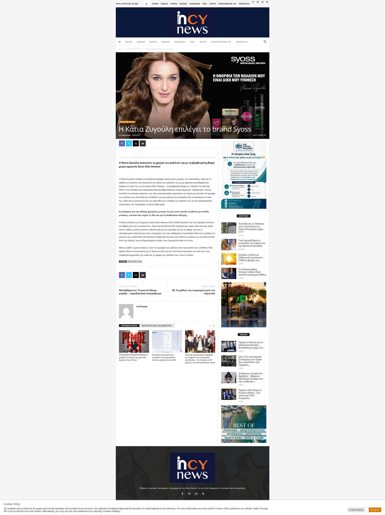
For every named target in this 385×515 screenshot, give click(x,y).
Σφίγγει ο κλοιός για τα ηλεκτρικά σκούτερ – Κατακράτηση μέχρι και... (252, 345)
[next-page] (213, 325)
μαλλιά (138, 262)
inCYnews (126, 135)
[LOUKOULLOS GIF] (243, 304)
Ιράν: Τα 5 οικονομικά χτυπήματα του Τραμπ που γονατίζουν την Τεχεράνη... (250, 360)
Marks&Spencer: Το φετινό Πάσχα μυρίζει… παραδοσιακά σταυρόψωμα (140, 292)
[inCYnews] (192, 22)
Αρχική (121, 49)
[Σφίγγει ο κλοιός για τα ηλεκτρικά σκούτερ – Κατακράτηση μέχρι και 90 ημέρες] (228, 346)
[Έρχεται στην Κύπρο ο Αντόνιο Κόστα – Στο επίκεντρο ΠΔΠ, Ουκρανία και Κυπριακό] (228, 394)
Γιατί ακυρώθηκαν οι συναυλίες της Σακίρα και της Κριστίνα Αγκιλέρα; (252, 243)
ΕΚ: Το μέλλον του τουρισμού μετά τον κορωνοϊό (193, 292)
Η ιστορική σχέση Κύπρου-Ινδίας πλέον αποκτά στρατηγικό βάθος (252, 272)
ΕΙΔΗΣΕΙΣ (164, 4)
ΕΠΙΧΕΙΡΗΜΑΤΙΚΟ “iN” (227, 4)
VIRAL (204, 4)
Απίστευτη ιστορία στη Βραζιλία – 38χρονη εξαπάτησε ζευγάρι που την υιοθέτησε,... (251, 377)
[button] (265, 41)
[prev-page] (210, 325)
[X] (267, 2)
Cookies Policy (222, 508)
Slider (241, 235)
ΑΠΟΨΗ (212, 4)
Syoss (131, 262)
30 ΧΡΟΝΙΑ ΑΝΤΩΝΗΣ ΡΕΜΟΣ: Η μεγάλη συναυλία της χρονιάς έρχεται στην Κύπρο (133, 357)
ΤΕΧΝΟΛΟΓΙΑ (244, 4)
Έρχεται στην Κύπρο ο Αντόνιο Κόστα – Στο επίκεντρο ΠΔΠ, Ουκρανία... (250, 394)
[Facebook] (253, 2)
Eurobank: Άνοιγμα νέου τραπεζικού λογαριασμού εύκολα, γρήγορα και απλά (164, 357)
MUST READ (243, 216)
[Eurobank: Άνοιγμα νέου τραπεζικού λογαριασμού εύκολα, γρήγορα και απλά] (167, 341)
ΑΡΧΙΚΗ (155, 4)
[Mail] (262, 2)
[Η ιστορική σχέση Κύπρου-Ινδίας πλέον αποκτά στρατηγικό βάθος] (228, 273)
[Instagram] (258, 2)
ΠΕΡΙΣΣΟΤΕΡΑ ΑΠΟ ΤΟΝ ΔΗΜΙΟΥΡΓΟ (157, 325)
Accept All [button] (375, 510)
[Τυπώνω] (143, 143)
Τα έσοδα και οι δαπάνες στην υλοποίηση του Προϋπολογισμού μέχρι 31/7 (251, 227)
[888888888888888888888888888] (243, 175)
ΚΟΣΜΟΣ (183, 4)
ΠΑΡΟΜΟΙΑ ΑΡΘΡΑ (129, 325)
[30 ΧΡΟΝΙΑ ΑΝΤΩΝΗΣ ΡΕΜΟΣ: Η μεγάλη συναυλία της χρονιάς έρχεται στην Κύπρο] (134, 341)
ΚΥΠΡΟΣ (174, 4)
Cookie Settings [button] (356, 510)
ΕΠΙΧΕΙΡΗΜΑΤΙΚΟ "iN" (134, 49)
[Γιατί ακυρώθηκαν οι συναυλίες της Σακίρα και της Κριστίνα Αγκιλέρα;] (228, 244)
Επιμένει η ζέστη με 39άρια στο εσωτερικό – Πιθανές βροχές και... (251, 257)
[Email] (136, 143)
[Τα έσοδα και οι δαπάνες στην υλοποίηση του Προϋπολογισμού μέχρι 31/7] (228, 228)
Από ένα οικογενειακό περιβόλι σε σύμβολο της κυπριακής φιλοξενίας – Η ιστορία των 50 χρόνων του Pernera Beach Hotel (200, 358)
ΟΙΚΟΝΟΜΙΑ (194, 4)
